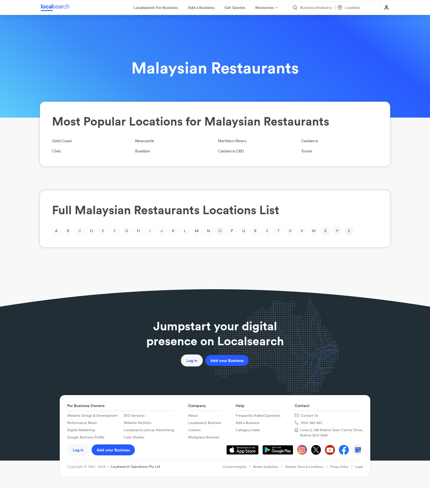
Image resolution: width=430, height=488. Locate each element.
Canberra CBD (231, 150)
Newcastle (144, 140)
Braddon (142, 150)
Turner (307, 150)
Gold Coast (62, 140)
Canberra (309, 140)
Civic (56, 150)
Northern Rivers (232, 140)
